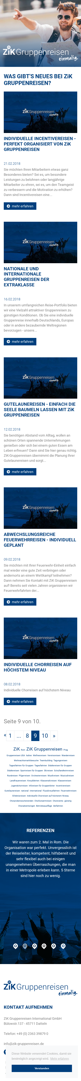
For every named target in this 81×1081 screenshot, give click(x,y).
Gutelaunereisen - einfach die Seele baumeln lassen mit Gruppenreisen (40, 410)
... (19, 735)
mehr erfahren (22, 206)
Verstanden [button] (42, 1068)
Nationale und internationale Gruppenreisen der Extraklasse (26, 276)
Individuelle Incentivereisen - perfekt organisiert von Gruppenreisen (40, 144)
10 (45, 735)
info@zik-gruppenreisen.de (24, 1044)
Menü (69, 5)
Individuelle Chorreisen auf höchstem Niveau (38, 667)
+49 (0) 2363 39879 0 (32, 1034)
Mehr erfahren (59, 1058)
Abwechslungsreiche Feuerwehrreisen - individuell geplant (40, 540)
